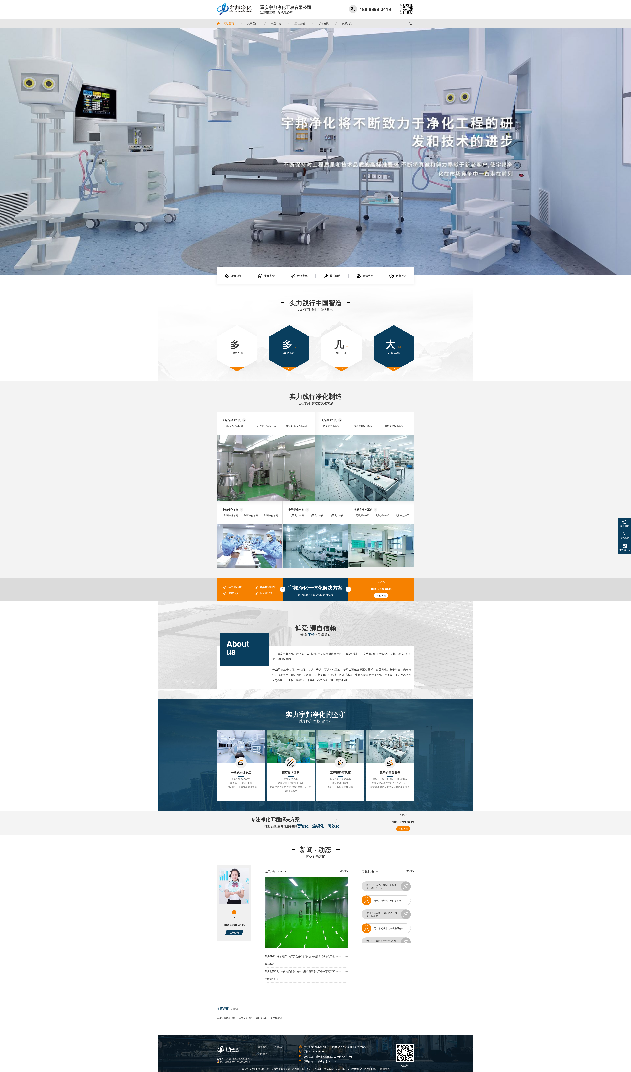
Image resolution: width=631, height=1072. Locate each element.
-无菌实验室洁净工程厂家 (388, 515)
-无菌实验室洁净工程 (365, 515)
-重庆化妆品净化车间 (296, 425)
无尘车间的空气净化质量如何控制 (391, 894)
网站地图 (384, 1068)
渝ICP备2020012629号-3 (239, 1058)
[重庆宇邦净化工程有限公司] (236, 9)
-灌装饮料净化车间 (362, 425)
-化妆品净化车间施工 (234, 425)
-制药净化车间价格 (272, 515)
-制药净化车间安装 (233, 515)
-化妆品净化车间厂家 (265, 425)
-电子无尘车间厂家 (318, 515)
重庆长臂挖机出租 (226, 1018)
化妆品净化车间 (232, 420)
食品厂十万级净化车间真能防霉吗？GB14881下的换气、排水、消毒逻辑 (394, 922)
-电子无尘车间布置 (298, 515)
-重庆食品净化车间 (393, 425)
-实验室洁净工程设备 (405, 515)
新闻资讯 (262, 1053)
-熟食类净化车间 (330, 425)
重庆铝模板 (276, 1018)
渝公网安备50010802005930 (235, 1062)
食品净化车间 (329, 420)
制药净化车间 (230, 509)
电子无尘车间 (296, 509)
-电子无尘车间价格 (338, 515)
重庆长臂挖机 (245, 1018)
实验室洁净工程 (363, 509)
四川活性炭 (261, 1018)
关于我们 (262, 1047)
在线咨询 (381, 595)
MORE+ (344, 871)
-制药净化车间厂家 (252, 515)
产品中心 (279, 1047)
